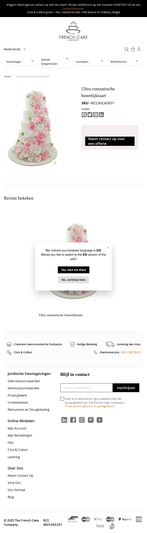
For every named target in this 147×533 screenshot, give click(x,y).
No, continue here (73, 280)
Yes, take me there (73, 270)
